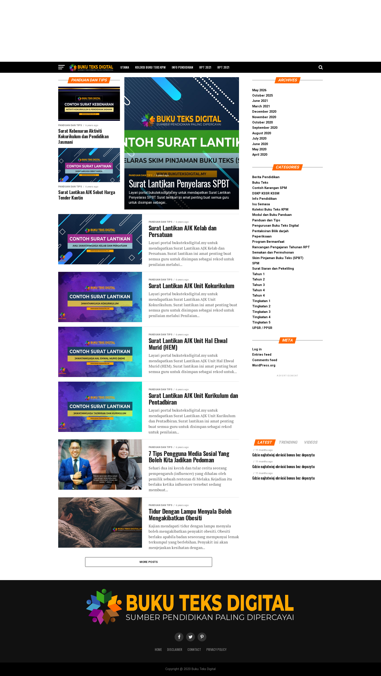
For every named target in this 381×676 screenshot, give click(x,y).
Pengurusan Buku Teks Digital (275, 226)
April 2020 (259, 155)
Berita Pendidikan (266, 177)
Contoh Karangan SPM (269, 188)
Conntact (194, 649)
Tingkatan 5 (261, 322)
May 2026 (259, 90)
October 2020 (262, 122)
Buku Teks (260, 183)
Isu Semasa (261, 204)
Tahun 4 (258, 290)
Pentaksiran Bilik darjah (270, 231)
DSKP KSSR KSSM (265, 193)
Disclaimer (174, 649)
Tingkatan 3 (261, 312)
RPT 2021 (205, 67)
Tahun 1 (258, 274)
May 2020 (259, 149)
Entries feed (261, 355)
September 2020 (264, 128)
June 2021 (260, 101)
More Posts (149, 562)
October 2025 (262, 95)
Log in (257, 349)
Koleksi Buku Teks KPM (150, 67)
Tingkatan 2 (261, 306)
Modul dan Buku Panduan (272, 215)
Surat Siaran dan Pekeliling (273, 269)
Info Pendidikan (182, 67)
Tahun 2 (258, 279)
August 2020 (261, 133)
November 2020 (264, 117)
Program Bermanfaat (268, 242)
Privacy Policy (216, 649)
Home (158, 649)
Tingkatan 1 (261, 301)
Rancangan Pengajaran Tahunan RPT (281, 247)
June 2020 (260, 144)
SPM (255, 263)
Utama (124, 67)
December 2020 (264, 112)
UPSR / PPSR (262, 328)
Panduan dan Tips (266, 220)
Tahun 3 (258, 285)
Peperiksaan (262, 236)
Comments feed (264, 360)
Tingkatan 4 (261, 317)
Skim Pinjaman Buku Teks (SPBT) (277, 258)
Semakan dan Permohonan (273, 252)
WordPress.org (263, 365)
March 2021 (261, 106)
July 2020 (259, 138)
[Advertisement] (190, 31)
